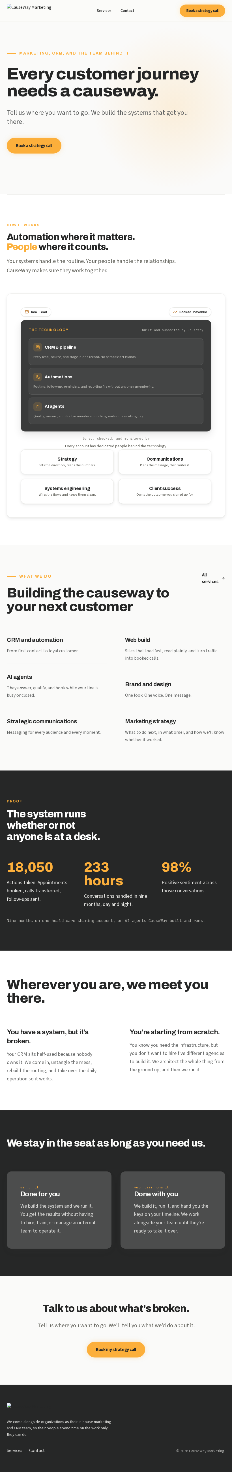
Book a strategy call (202, 11)
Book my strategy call (116, 1349)
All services (210, 578)
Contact (127, 11)
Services (104, 11)
